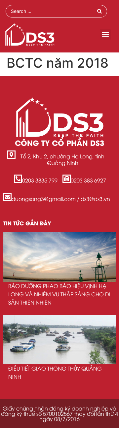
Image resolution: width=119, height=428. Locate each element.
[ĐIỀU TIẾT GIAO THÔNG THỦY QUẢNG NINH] (59, 339)
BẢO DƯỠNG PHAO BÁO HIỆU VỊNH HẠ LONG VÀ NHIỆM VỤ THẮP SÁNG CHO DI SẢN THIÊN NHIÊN (59, 294)
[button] (105, 34)
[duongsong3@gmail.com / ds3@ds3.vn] (7, 197)
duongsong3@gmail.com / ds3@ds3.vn (61, 198)
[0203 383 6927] (66, 179)
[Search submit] (99, 11)
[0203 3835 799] (18, 179)
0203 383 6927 (88, 180)
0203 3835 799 (40, 180)
